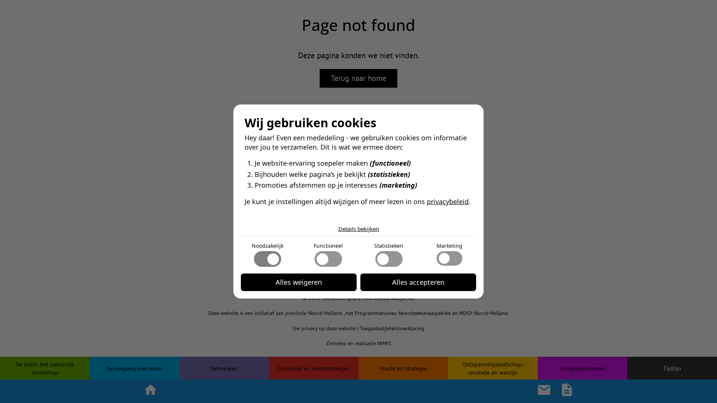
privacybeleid (448, 201)
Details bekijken (358, 228)
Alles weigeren (299, 282)
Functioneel (328, 245)
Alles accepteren (418, 282)
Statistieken (388, 245)
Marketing (449, 245)
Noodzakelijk (267, 245)
